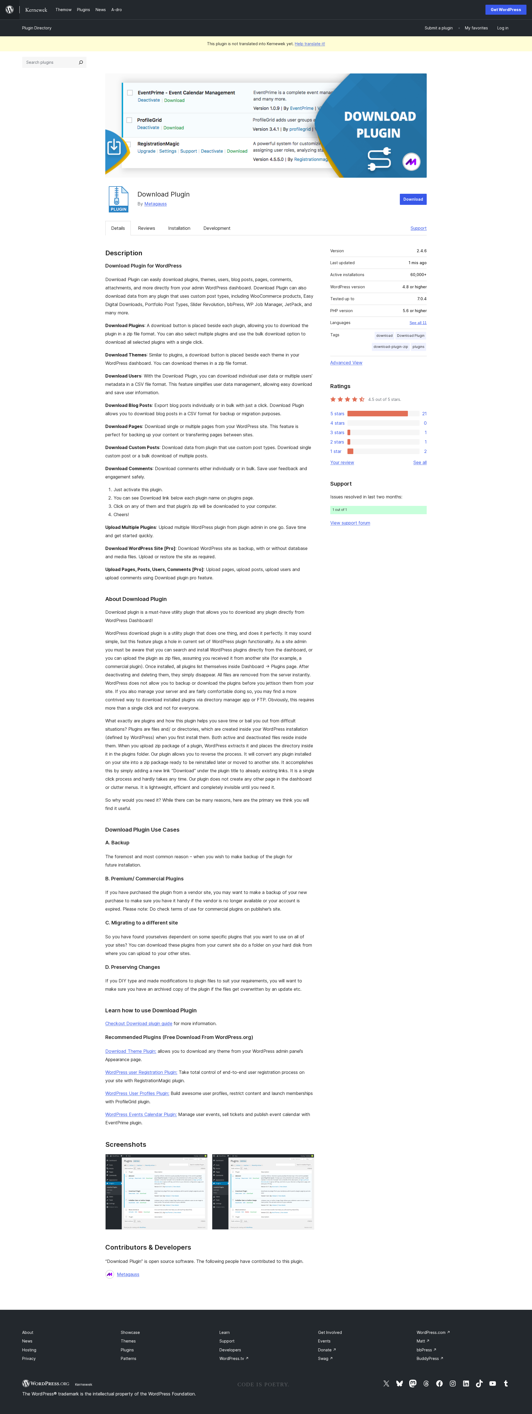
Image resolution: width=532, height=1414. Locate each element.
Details (118, 228)
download (384, 335)
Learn (224, 1332)
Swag (325, 1358)
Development (217, 228)
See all (420, 462)
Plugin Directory (37, 28)
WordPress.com (433, 1332)
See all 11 (418, 322)
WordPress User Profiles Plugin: (137, 1093)
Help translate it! (310, 43)
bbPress (427, 1349)
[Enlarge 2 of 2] (307, 1161)
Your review (342, 462)
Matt (423, 1341)
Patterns (128, 1358)
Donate (327, 1349)
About (27, 1332)
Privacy (29, 1358)
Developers (230, 1349)
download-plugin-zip (391, 347)
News (27, 1341)
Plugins (127, 1349)
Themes (128, 1341)
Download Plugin (410, 335)
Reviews (146, 228)
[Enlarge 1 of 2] (200, 1161)
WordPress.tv (234, 1358)
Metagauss (155, 204)
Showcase (130, 1332)
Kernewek (83, 1384)
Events (324, 1341)
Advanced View (346, 362)
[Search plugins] (80, 62)
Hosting (29, 1349)
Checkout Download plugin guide (138, 1023)
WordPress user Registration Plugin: (141, 1072)
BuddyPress (430, 1358)
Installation (179, 228)
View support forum (350, 523)
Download (413, 199)
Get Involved (330, 1332)
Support (419, 228)
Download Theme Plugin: (130, 1051)
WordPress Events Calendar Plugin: (141, 1114)
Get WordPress (506, 9)
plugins (418, 347)
